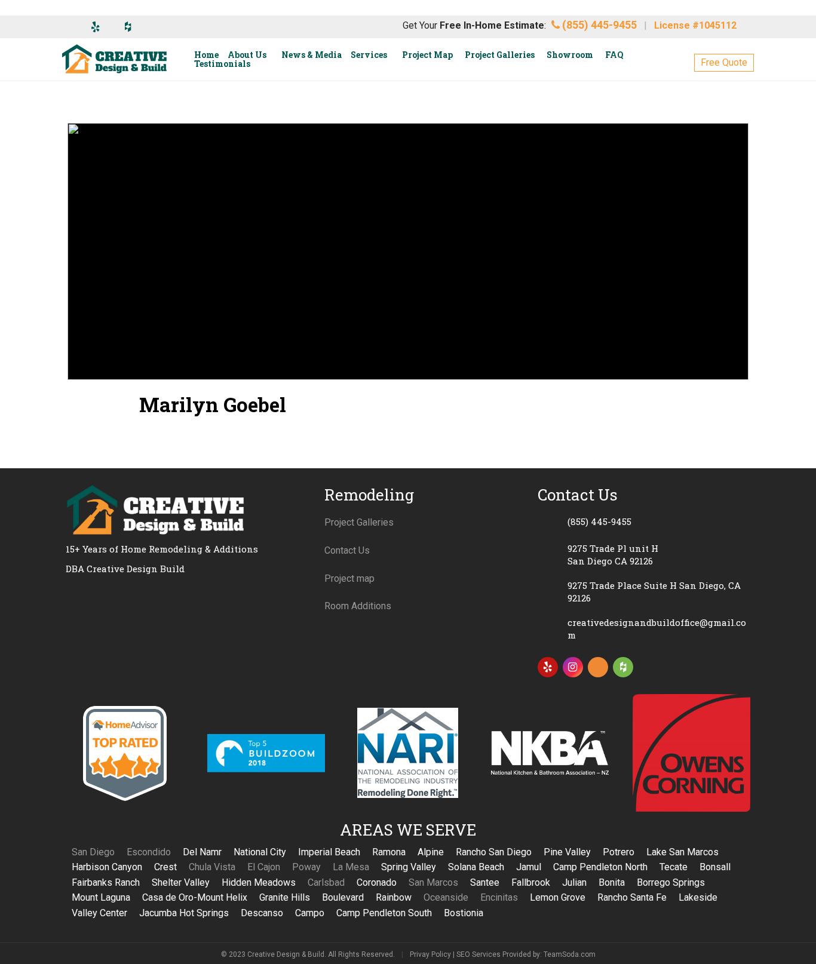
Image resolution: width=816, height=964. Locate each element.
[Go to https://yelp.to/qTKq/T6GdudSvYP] (548, 667)
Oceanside (446, 897)
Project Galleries (359, 522)
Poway (306, 867)
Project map (349, 578)
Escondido (149, 852)
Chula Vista (212, 867)
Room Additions (357, 606)
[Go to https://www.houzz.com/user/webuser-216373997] (623, 667)
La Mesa (351, 867)
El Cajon (263, 867)
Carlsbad (326, 882)
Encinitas (499, 897)
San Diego (93, 852)
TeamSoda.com (570, 954)
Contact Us (347, 550)
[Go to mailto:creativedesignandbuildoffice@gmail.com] (644, 628)
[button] (724, 63)
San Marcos (433, 882)
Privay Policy (430, 954)
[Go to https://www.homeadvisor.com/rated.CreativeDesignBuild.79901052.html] (598, 669)
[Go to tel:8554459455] (644, 521)
